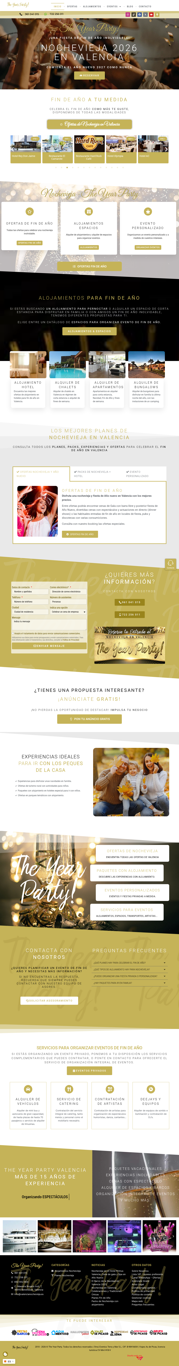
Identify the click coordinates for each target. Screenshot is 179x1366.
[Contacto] (170, 563)
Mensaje (16, 617)
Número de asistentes (60, 597)
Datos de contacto (21, 587)
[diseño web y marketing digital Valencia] (139, 1358)
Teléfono (16, 597)
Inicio (57, 6)
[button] (12, 149)
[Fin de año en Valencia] (18, 5)
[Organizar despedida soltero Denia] (99, 1333)
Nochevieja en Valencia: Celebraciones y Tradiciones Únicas (107, 1291)
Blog (130, 6)
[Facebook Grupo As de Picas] (139, 14)
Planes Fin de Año (101, 1297)
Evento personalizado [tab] (137, 474)
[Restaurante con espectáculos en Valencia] (20, 1333)
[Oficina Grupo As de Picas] (157, 14)
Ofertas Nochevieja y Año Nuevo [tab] (38, 474)
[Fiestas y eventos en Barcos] (158, 1333)
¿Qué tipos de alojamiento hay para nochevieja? (122, 969)
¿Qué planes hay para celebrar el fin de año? (120, 962)
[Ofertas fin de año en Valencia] (20, 1347)
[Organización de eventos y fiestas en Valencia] (138, 1333)
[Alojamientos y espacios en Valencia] (40, 1333)
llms (96, 1347)
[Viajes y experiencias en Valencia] (79, 1333)
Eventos (112, 6)
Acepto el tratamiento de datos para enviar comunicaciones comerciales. (47, 633)
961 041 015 (32, 14)
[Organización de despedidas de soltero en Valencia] (119, 1333)
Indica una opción (59, 607)
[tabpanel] (89, 513)
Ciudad (15, 607)
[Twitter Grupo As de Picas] (145, 14)
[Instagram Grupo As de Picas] (128, 14)
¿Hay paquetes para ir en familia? (113, 983)
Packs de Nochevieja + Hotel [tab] (92, 474)
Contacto (145, 6)
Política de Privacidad (71, 640)
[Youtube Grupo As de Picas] (151, 14)
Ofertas (72, 6)
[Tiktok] (133, 14)
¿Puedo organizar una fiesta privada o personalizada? (125, 976)
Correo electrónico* (59, 587)
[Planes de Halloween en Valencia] (60, 1333)
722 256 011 (56, 14)
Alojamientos (92, 6)
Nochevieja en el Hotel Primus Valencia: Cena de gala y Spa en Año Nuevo (109, 1274)
